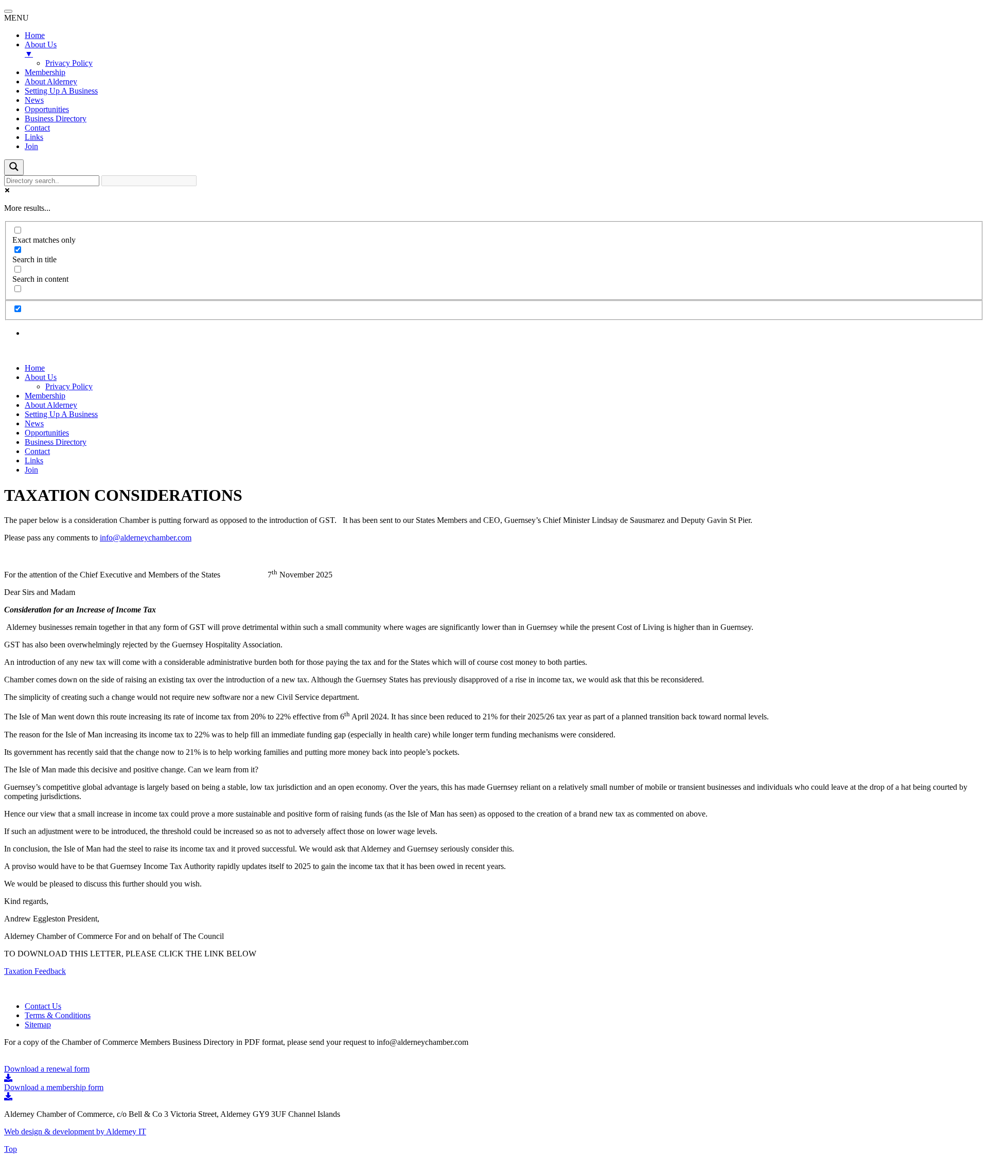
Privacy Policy (69, 386)
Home (35, 368)
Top (10, 1149)
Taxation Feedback (35, 971)
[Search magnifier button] (14, 167)
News (34, 423)
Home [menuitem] (35, 35)
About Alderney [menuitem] (51, 81)
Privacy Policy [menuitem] (69, 63)
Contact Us (43, 1006)
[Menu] (8, 11)
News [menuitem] (34, 100)
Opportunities (47, 432)
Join (31, 469)
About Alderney (51, 405)
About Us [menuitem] (41, 49)
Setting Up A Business (61, 414)
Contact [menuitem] (37, 127)
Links (34, 460)
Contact (37, 451)
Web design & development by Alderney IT (75, 1131)
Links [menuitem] (34, 137)
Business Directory (55, 442)
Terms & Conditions (58, 1015)
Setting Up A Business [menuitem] (61, 90)
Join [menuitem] (31, 146)
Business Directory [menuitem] (55, 118)
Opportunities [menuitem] (47, 109)
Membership (45, 395)
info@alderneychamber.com (145, 537)
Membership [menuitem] (45, 72)
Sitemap (38, 1024)
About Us (41, 377)
